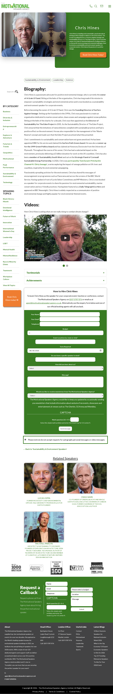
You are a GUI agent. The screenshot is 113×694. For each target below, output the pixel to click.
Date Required (65, 347)
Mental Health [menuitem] (9, 249)
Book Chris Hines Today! (93, 55)
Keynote (79, 640)
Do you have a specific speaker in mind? (65, 355)
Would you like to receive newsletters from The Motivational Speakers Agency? (65, 392)
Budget (65, 329)
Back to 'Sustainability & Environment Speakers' (46, 449)
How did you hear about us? (65, 364)
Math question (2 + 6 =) (55, 603)
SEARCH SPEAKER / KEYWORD (9, 83)
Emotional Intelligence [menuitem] (7, 209)
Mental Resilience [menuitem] (10, 255)
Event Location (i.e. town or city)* (65, 338)
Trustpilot (8, 665)
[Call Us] (91, 6)
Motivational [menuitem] (8, 159)
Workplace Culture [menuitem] (7, 277)
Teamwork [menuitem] (7, 270)
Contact (79, 631)
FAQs (78, 634)
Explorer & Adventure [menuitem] (7, 136)
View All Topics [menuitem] (9, 285)
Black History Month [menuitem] (8, 200)
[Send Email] (101, 6)
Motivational (80, 637)
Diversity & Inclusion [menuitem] (7, 118)
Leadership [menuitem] (7, 237)
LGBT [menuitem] (5, 243)
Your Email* (35, 319)
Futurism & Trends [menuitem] (7, 145)
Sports (78, 650)
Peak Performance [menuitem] (8, 166)
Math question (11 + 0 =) (61, 420)
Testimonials (33, 272)
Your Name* (35, 314)
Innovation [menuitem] (7, 222)
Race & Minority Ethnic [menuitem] (9, 263)
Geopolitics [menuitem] (7, 153)
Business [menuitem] (6, 111)
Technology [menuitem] (7, 182)
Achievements (34, 280)
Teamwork (79, 646)
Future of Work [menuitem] (9, 216)
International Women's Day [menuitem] (8, 229)
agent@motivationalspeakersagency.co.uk (43, 303)
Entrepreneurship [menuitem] (9, 127)
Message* (65, 375)
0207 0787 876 (75, 299)
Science (69, 80)
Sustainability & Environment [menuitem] (9, 174)
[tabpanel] (65, 235)
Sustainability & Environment (37, 80)
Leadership (58, 80)
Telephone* (35, 324)
